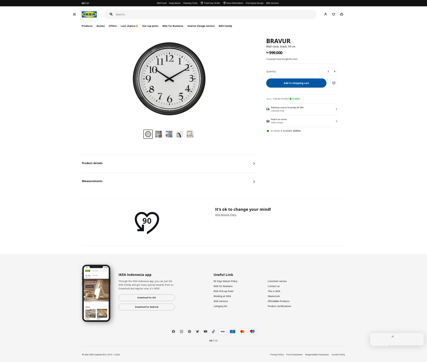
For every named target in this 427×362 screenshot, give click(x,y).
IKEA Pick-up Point (224, 291)
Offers (113, 25)
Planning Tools (190, 3)
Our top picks (150, 25)
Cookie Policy (338, 354)
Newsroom (274, 296)
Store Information (234, 3)
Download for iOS (146, 297)
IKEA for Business (172, 25)
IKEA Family (225, 25)
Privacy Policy (277, 354)
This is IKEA (274, 291)
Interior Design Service (201, 25)
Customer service (277, 281)
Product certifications (279, 306)
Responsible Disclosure (317, 354)
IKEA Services (272, 3)
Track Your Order (212, 3)
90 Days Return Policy (225, 281)
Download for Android (146, 307)
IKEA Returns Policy (225, 214)
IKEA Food (161, 3)
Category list (220, 306)
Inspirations (175, 3)
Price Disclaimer (295, 354)
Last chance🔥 (129, 25)
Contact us (274, 286)
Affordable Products (279, 301)
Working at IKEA (222, 296)
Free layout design (255, 3)
